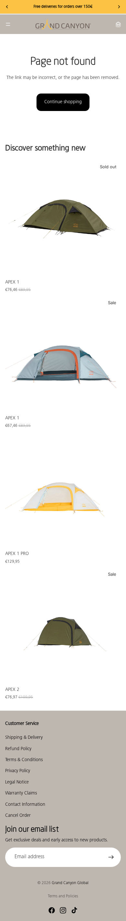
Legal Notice (17, 782)
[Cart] (118, 24)
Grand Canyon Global (70, 883)
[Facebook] (52, 910)
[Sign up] (111, 857)
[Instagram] (63, 910)
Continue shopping (63, 102)
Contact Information (25, 804)
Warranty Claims (21, 793)
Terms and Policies (63, 896)
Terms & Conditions (24, 760)
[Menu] (8, 24)
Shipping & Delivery (24, 738)
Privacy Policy (17, 771)
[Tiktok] (74, 910)
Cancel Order (18, 815)
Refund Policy (18, 749)
